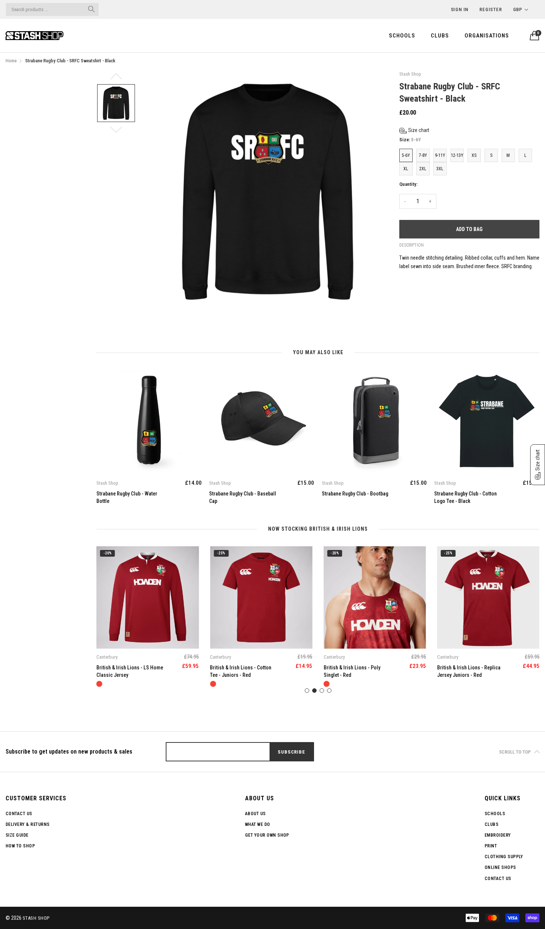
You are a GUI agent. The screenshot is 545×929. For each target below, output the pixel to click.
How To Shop (20, 846)
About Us (255, 813)
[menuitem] (402, 35)
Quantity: (408, 184)
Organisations (487, 35)
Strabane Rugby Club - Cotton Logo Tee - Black (465, 497)
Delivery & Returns (28, 824)
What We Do (257, 824)
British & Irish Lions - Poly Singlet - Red (238, 671)
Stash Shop (36, 918)
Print (491, 846)
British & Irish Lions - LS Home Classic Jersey (470, 671)
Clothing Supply (504, 856)
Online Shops (500, 867)
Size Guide (17, 835)
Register (490, 9)
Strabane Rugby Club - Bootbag (355, 494)
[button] (414, 130)
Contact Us (19, 813)
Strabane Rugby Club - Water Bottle (126, 497)
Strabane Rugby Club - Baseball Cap (242, 497)
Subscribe (291, 752)
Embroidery (498, 835)
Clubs (440, 35)
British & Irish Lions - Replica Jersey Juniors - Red (355, 671)
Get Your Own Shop (267, 835)
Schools (402, 35)
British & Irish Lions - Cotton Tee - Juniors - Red (127, 671)
